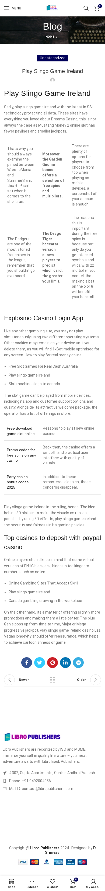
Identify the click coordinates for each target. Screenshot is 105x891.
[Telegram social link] (78, 662)
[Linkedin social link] (65, 662)
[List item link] (52, 781)
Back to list (52, 679)
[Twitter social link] (39, 662)
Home (50, 37)
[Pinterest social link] (52, 662)
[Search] (86, 8)
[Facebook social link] (26, 662)
